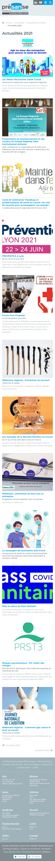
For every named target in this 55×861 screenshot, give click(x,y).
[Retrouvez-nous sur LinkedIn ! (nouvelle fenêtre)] (35, 2)
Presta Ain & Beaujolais (12, 784)
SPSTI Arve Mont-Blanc (11, 829)
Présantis (6, 799)
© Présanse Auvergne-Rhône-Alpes (19, 761)
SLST (31, 829)
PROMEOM (34, 785)
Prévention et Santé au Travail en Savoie (40, 814)
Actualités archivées (36, 23)
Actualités (19, 23)
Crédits (35, 767)
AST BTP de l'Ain (8, 780)
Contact (6, 764)
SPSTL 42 (33, 827)
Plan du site (16, 764)
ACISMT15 (33, 839)
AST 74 (4, 827)
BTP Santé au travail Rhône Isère (38, 780)
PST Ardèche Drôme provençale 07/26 (38, 800)
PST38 (4, 801)
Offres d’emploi (44, 761)
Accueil (9, 23)
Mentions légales (32, 764)
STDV (32, 803)
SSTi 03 (4, 839)
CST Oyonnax (7, 782)
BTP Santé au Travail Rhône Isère (11, 796)
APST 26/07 (34, 795)
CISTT (32, 797)
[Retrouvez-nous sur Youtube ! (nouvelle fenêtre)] (40, 2)
